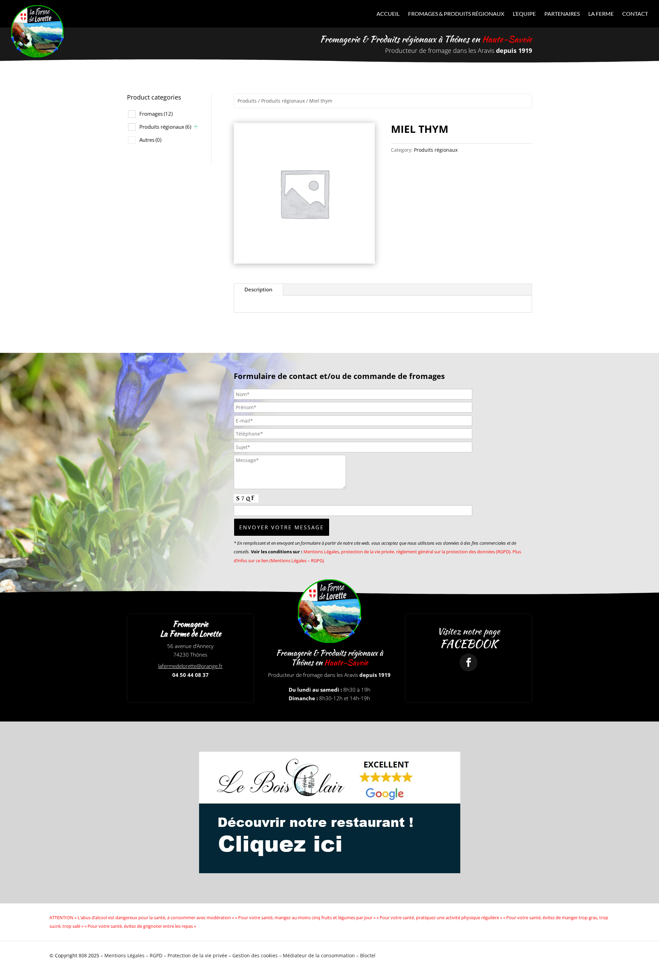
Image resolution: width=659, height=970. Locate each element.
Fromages (156, 113)
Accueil (388, 14)
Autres (150, 139)
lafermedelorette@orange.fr (190, 665)
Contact (635, 14)
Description (258, 289)
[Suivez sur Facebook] (468, 662)
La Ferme (601, 14)
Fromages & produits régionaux (456, 14)
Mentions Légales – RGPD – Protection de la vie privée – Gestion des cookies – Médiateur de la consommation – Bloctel (239, 955)
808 (83, 955)
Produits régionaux (165, 126)
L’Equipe (524, 14)
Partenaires (562, 14)
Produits (247, 100)
